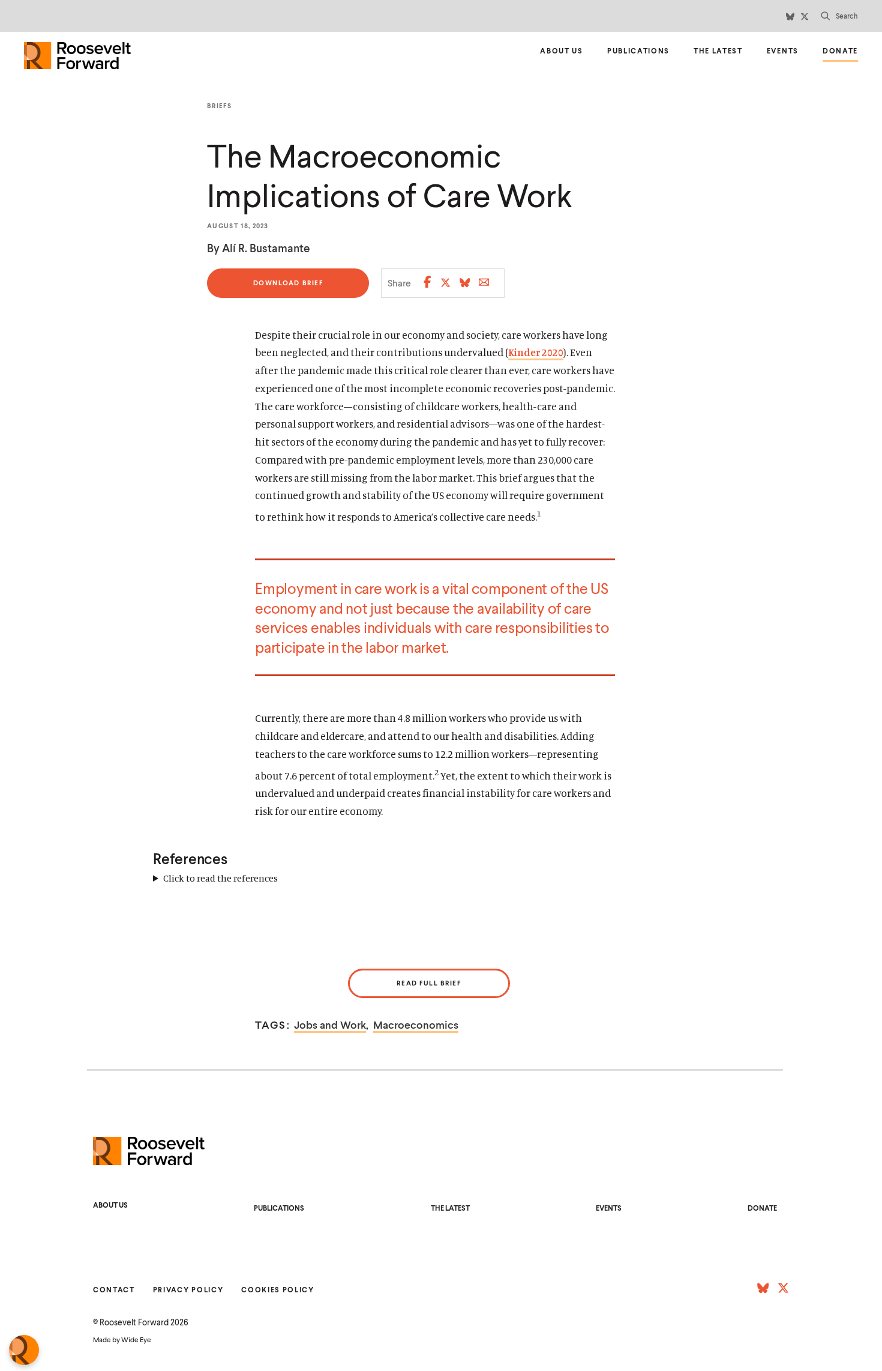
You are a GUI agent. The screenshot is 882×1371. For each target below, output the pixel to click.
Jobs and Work (330, 1024)
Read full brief (429, 983)
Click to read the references (220, 878)
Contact (114, 1289)
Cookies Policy (277, 1289)
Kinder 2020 (535, 352)
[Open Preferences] (24, 1350)
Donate (840, 52)
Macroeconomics (415, 1024)
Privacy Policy (188, 1289)
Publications (638, 50)
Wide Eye (136, 1339)
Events (783, 50)
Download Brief (288, 288)
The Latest (718, 50)
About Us (561, 50)
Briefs (219, 105)
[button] (839, 16)
